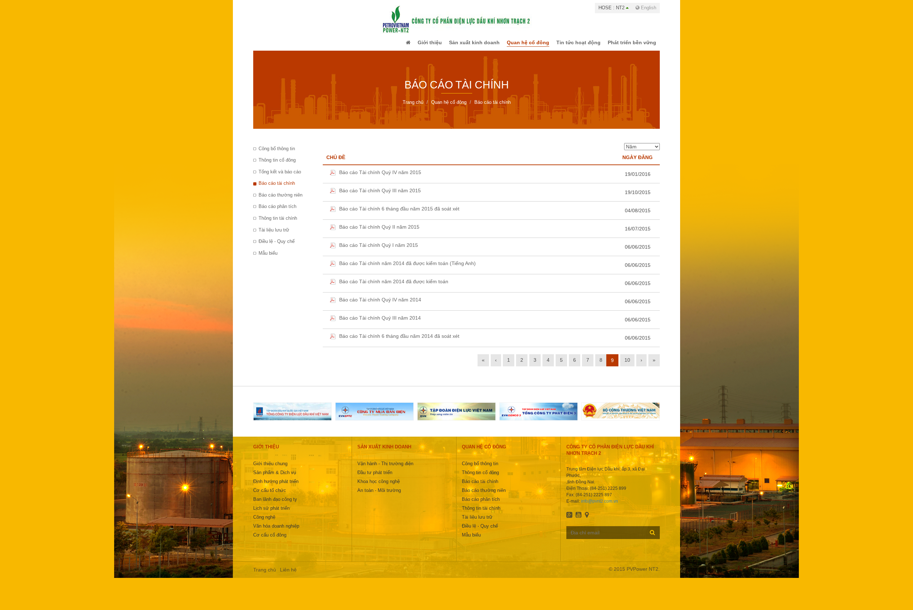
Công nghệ (264, 522)
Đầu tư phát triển (374, 477)
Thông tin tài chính (278, 223)
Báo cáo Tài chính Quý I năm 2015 (378, 250)
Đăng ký (652, 537)
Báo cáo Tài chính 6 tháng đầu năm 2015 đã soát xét (399, 214)
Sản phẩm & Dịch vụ (274, 477)
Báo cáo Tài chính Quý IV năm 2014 (380, 304)
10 (627, 365)
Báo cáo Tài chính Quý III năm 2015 (380, 195)
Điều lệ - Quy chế (277, 246)
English (647, 7)
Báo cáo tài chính (277, 188)
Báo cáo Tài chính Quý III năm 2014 (380, 323)
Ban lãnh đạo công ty (275, 504)
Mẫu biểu (268, 258)
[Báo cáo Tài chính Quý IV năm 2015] (332, 179)
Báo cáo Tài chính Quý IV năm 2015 (380, 177)
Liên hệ (288, 575)
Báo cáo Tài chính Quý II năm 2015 (379, 232)
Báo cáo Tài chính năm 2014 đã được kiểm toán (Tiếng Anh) (407, 268)
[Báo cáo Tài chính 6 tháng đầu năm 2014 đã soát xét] (332, 342)
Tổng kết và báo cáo (280, 176)
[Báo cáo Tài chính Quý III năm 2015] (332, 197)
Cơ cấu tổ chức (269, 495)
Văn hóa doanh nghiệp (276, 531)
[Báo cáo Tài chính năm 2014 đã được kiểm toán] (332, 288)
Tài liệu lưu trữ (274, 235)
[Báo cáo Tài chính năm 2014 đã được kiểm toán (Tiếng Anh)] (332, 270)
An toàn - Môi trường (379, 495)
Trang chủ (264, 575)
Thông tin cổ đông (277, 165)
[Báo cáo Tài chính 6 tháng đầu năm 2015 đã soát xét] (332, 215)
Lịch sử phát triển (271, 513)
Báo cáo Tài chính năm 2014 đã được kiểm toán (393, 286)
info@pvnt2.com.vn (599, 506)
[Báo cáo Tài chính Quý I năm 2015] (332, 251)
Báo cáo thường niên (280, 200)
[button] (393, 45)
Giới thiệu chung (270, 468)
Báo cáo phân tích (277, 211)
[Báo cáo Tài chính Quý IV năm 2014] (332, 306)
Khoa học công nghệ (378, 486)
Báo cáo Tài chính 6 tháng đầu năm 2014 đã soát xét (399, 341)
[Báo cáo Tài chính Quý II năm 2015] (332, 233)
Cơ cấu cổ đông (269, 540)
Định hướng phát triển (276, 486)
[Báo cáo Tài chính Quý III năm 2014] (332, 324)
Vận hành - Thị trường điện (385, 468)
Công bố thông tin (277, 153)
